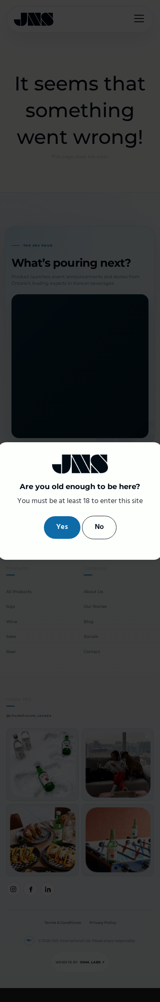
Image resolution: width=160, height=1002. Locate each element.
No (99, 527)
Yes (62, 527)
